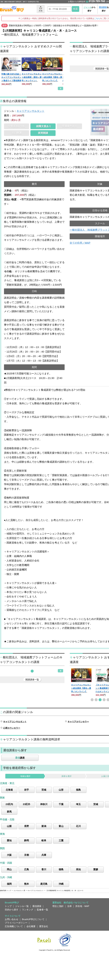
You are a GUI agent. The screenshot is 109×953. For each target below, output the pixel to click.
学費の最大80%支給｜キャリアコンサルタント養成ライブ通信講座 (11, 77)
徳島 (61, 869)
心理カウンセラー (11, 728)
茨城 (95, 804)
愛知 (9, 840)
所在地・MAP (82, 906)
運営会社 (43, 926)
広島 (26, 869)
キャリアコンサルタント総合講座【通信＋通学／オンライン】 (52, 77)
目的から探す (11, 909)
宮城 (43, 789)
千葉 (61, 804)
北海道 (9, 789)
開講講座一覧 (32, 679)
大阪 (9, 855)
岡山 (9, 869)
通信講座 (36, 906)
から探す (90, 9)
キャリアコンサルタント (30, 111)
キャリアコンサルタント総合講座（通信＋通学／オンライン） (32, 77)
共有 (41, 11)
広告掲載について (14, 926)
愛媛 (95, 869)
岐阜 (43, 840)
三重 (61, 840)
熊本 (26, 884)
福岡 (9, 884)
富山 (61, 826)
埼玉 (78, 804)
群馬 (9, 811)
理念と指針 (58, 906)
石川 (78, 826)
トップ (8, 906)
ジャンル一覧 (22, 906)
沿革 (69, 906)
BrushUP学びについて (33, 919)
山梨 (9, 826)
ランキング (27, 909)
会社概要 (30, 926)
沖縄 (61, 884)
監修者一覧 (42, 909)
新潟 (43, 826)
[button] (32, 671)
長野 (26, 826)
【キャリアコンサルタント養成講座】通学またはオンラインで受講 (81, 688)
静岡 (26, 840)
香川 (43, 869)
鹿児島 (43, 884)
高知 (78, 869)
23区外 (26, 804)
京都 (26, 855)
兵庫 (43, 855)
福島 (78, 789)
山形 (61, 789)
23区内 (9, 804)
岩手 (26, 789)
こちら (97, 18)
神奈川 (43, 804)
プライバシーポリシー (16, 923)
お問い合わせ (11, 919)
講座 (20, 757)
